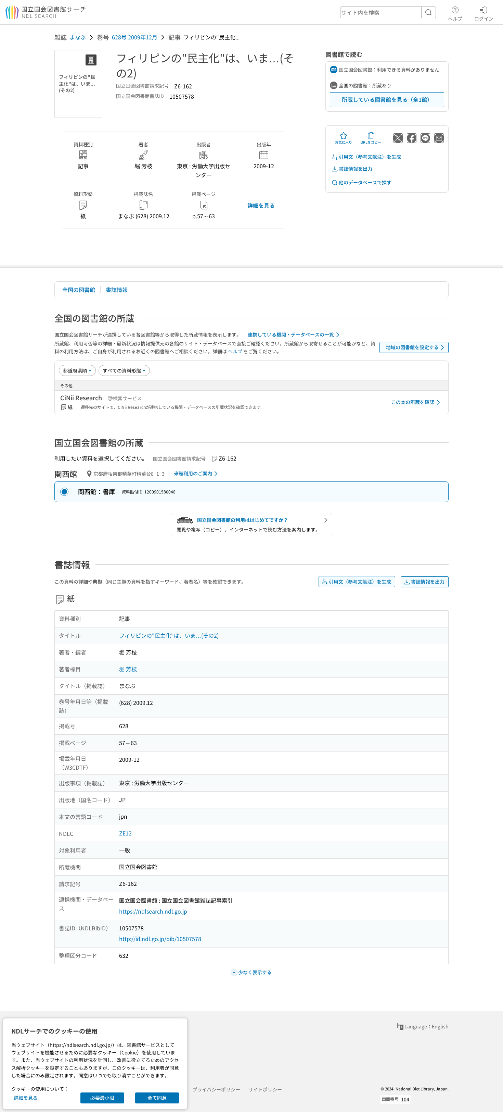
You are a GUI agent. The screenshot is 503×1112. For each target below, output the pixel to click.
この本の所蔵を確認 (412, 402)
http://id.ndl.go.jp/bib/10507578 (160, 938)
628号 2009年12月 (134, 37)
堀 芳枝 (128, 669)
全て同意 (157, 1097)
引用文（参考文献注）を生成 (370, 156)
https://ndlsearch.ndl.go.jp (153, 911)
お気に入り (343, 142)
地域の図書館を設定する (412, 347)
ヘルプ (455, 18)
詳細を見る (261, 205)
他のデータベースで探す (365, 182)
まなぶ (77, 37)
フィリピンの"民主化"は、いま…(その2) (169, 635)
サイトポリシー (265, 1089)
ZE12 (125, 833)
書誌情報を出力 (355, 168)
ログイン (483, 18)
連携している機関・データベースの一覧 (291, 334)
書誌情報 (117, 289)
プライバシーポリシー (216, 1089)
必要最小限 (102, 1097)
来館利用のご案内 (193, 473)
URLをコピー (371, 142)
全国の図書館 (78, 289)
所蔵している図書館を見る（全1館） (387, 99)
